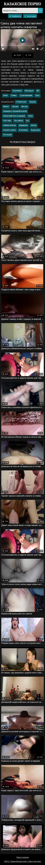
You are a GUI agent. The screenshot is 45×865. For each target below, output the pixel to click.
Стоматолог (21, 102)
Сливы (13, 95)
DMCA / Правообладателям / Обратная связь (22, 861)
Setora (33, 125)
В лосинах (23, 130)
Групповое (17, 91)
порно (22, 4)
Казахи (33, 102)
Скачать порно (9, 130)
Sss (27, 121)
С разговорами (26, 95)
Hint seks (7, 121)
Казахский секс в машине (14, 116)
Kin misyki (7, 135)
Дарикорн (23, 125)
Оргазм (15, 106)
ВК (38, 91)
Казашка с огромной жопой (15, 111)
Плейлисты (16, 16)
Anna (30, 116)
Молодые (29, 91)
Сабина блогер (9, 125)
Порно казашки (22, 857)
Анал (5, 95)
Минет (6, 106)
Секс (37, 95)
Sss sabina (18, 121)
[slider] (17, 45)
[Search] (40, 10)
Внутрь (25, 106)
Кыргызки (35, 130)
